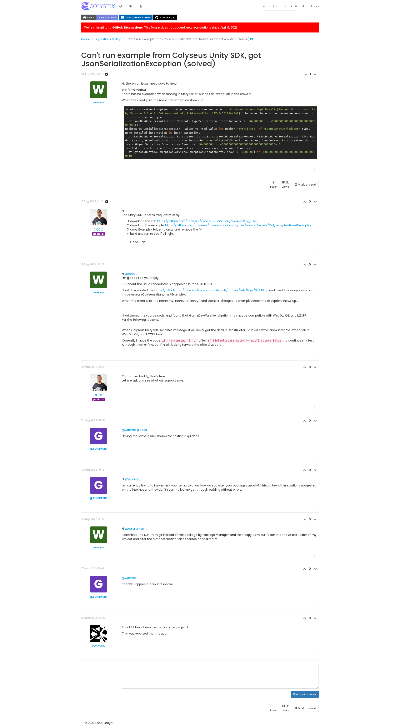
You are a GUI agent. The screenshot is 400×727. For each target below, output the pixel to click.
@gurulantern (135, 528)
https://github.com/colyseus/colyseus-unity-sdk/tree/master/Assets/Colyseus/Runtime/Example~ (238, 225)
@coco (130, 274)
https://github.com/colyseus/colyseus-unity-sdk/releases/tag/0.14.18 (208, 221)
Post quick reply (304, 694)
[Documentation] (136, 17)
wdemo (98, 102)
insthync (98, 646)
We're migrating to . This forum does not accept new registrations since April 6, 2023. (161, 27)
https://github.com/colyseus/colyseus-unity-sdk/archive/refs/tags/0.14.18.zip (211, 290)
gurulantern (98, 448)
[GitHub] (165, 17)
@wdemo (129, 430)
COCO (98, 229)
